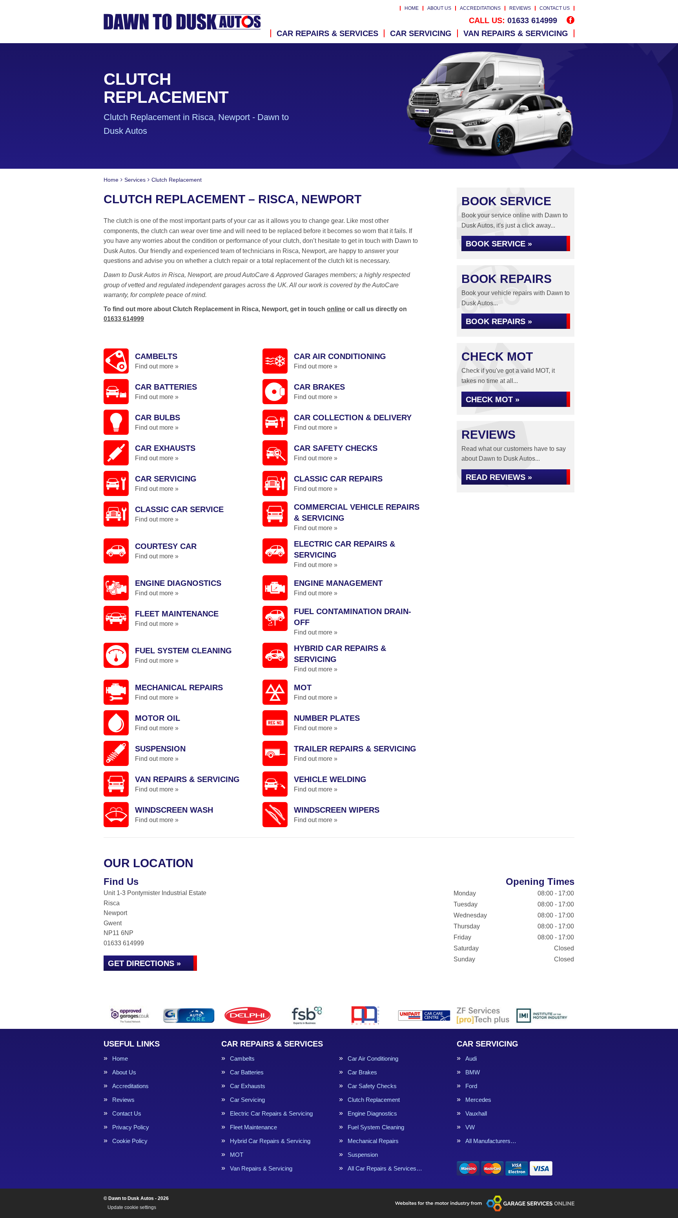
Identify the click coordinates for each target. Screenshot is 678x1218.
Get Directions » (144, 963)
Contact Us (554, 8)
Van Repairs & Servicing (515, 33)
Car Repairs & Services (327, 33)
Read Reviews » (499, 477)
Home (412, 8)
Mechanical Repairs (373, 1141)
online (336, 309)
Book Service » (499, 243)
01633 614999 (513, 20)
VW (470, 1127)
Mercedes (478, 1100)
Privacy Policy (130, 1127)
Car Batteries (247, 1072)
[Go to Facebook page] (570, 20)
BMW (472, 1072)
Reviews (520, 8)
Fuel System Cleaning (376, 1127)
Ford (471, 1086)
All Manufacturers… (490, 1141)
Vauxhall (476, 1113)
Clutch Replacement (374, 1100)
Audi (471, 1058)
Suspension (363, 1155)
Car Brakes (362, 1072)
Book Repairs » (499, 321)
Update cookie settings (132, 1207)
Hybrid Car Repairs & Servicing (270, 1141)
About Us (439, 8)
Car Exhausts (247, 1086)
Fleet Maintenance (253, 1127)
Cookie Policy (130, 1141)
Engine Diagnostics (372, 1113)
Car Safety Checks (372, 1086)
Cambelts (242, 1058)
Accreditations (480, 8)
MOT (236, 1155)
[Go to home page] (182, 21)
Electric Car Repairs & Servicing (271, 1113)
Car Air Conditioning (373, 1058)
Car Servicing (421, 33)
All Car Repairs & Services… (385, 1168)
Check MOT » (492, 399)
